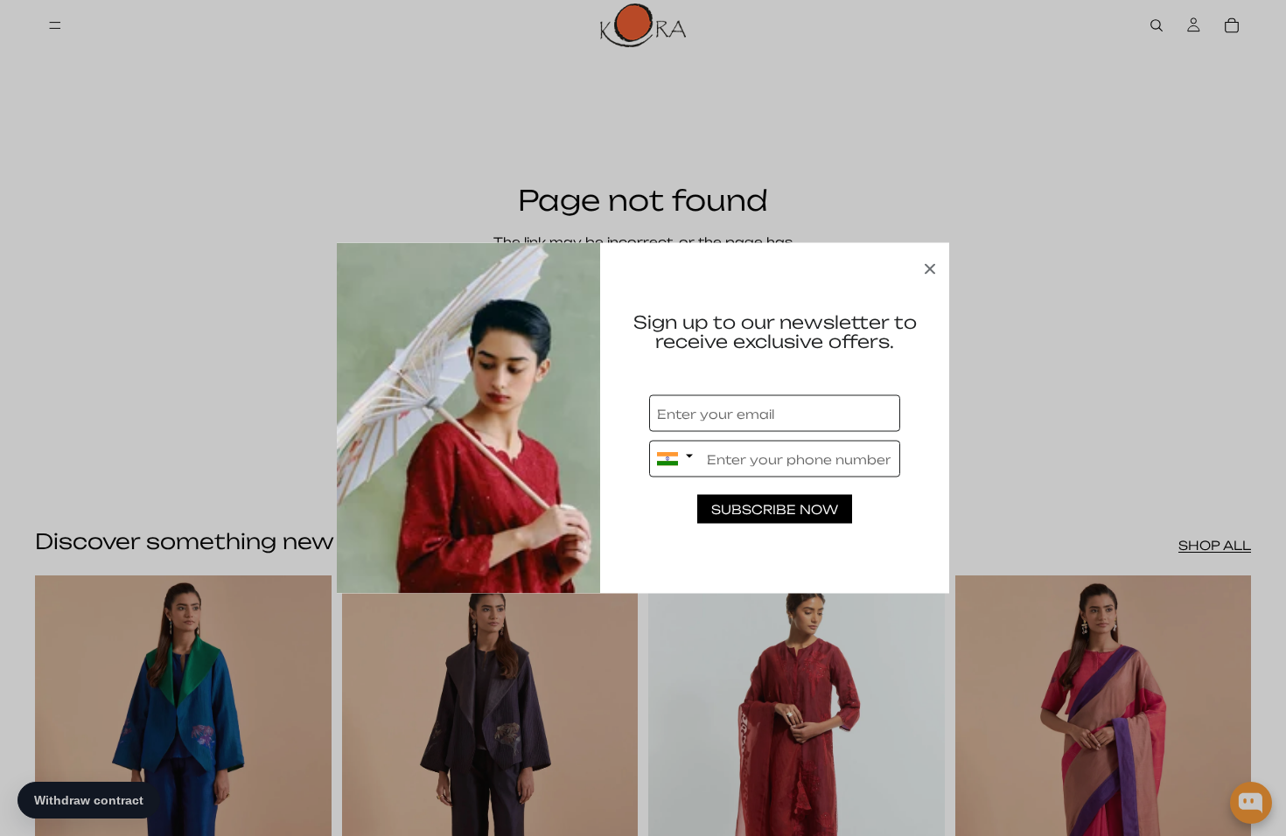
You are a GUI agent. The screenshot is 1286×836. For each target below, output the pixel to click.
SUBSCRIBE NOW (774, 509)
